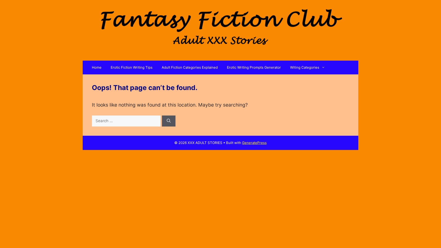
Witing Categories (304, 67)
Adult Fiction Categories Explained (190, 67)
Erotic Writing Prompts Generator (254, 67)
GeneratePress (254, 143)
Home (97, 67)
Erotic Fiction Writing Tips (132, 67)
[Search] (168, 121)
